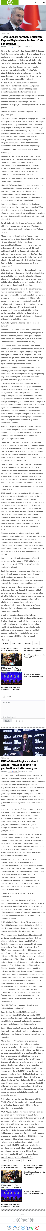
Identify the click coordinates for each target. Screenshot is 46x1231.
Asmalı (4, 1160)
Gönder (7, 721)
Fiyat (13, 643)
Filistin (18, 1160)
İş (23, 1160)
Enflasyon (5, 643)
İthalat (20, 643)
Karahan (27, 643)
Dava (11, 1160)
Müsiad (30, 1160)
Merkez (36, 643)
